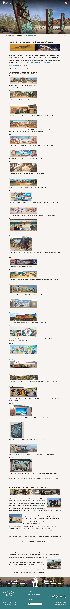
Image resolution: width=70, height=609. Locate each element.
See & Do (9, 35)
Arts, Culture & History (17, 35)
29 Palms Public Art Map (20, 561)
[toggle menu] (66, 3)
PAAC (36, 510)
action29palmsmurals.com (30, 68)
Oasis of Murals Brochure (14, 65)
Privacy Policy (33, 596)
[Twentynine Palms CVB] (8, 3)
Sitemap (30, 599)
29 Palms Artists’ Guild (37, 502)
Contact (31, 591)
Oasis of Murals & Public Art (29, 35)
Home (5, 35)
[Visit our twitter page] (57, 596)
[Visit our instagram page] (64, 596)
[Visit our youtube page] (61, 596)
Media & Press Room (34, 594)
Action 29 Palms (38, 505)
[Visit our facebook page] (53, 596)
